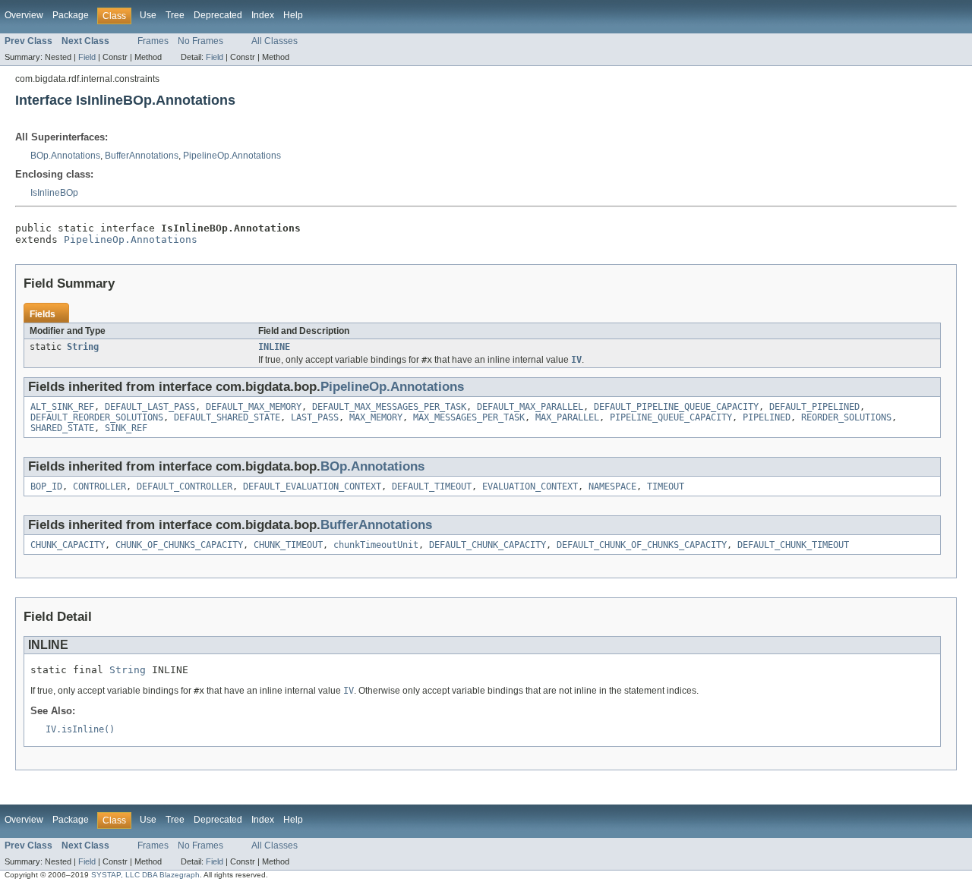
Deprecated (218, 15)
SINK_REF (126, 428)
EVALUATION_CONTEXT (530, 486)
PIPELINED (767, 417)
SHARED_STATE (62, 428)
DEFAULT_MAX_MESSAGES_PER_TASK (389, 406)
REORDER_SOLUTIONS (846, 417)
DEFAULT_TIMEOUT (432, 486)
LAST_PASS (315, 417)
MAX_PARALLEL (567, 417)
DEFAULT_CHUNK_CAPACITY (487, 545)
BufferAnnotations (141, 155)
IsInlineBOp (54, 192)
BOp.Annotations (65, 155)
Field (87, 56)
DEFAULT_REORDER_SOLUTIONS (96, 417)
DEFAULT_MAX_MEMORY (253, 406)
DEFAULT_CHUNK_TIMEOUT (793, 545)
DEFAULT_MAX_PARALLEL (530, 406)
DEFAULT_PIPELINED (814, 406)
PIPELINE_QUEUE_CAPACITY (671, 417)
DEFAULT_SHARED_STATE (227, 417)
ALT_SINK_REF (62, 406)
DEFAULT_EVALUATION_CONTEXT (312, 486)
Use (148, 15)
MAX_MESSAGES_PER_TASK (469, 417)
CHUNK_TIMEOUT (288, 545)
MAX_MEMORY (375, 417)
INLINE (274, 347)
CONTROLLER (99, 486)
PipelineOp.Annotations (232, 155)
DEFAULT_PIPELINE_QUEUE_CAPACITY (676, 406)
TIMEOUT (665, 486)
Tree (175, 15)
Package (70, 15)
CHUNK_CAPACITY (67, 545)
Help (293, 15)
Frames (153, 41)
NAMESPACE (612, 486)
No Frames (200, 41)
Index (262, 15)
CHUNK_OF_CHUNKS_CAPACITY (179, 545)
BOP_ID (46, 486)
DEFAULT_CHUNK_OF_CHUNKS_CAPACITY (642, 545)
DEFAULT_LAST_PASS (150, 406)
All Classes (274, 41)
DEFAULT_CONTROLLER (184, 486)
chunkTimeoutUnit (375, 545)
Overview (24, 15)
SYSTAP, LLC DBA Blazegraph (145, 875)
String (83, 347)
